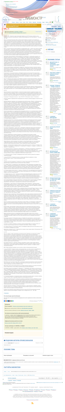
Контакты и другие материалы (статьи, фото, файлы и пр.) (23, 306)
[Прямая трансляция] (50, 378)
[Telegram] (13, 301)
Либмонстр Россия (32, 375)
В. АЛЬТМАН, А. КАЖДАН (18, 31)
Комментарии (49, 24)
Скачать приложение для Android (32, 399)
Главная (5, 371)
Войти (60, 24)
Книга (8, 5)
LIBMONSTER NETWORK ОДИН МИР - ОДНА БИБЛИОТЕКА (32, 387)
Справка (16, 375)
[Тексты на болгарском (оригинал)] (47, 180)
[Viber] (10, 301)
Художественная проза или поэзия (12, 6)
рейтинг (53, 37)
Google (30, 310)
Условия (13, 375)
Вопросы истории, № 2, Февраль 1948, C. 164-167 (17, 32)
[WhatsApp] (11, 301)
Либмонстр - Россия (25, 327)
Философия (48, 39)
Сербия (41, 391)
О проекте (10, 380)
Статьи (9, 371)
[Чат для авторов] (45, 378)
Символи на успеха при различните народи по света (55, 192)
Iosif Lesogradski (52, 33)
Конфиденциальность (8, 375)
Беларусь (16, 389)
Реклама (19, 380)
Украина (21, 389)
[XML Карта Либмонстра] (32, 403)
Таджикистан (37, 389)
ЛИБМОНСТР (33, 18)
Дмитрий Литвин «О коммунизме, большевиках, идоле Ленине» (54, 64)
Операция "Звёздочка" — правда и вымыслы (55, 86)
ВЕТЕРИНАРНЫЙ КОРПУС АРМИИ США (55, 151)
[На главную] (3, 379)
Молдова (31, 389)
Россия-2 (48, 389)
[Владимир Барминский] (47, 87)
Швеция (36, 391)
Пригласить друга (20, 375)
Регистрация (56, 24)
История (54, 111)
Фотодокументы (9, 8)
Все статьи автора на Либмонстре (52, 42)
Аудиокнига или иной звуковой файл (12, 12)
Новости (15, 380)
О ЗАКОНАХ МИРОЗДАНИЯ (53, 117)
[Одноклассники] (5, 301)
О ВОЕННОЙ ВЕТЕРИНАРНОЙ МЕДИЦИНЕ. (54, 215)
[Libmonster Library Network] (62, 382)
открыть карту (33, 383)
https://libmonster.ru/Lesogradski (27, 308)
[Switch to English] (58, 16)
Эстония (43, 389)
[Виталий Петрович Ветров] (47, 129)
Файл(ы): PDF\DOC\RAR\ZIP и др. (12, 9)
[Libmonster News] (61, 378)
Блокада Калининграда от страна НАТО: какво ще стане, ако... (55, 179)
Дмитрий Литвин (59, 70)
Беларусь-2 (54, 389)
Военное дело (55, 147)
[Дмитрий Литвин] (47, 64)
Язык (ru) (25, 375)
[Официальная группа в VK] (58, 21)
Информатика (55, 174)
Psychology (55, 199)
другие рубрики (53, 39)
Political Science (55, 80)
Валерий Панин (59, 124)
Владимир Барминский (59, 114)
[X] (8, 301)
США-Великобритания (29, 391)
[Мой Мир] (7, 301)
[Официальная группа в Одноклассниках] (58, 19)
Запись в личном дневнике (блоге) (12, 7)
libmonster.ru (7, 293)
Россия (11, 389)
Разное (54, 68)
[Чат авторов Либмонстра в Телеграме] (58, 20)
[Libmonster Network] (49, 382)
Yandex (33, 310)
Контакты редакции (12, 378)
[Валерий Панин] (47, 118)
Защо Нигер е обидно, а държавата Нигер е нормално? (55, 74)
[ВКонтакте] (4, 301)
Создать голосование (10, 14)
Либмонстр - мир (30, 327)
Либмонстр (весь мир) (24, 310)
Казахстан (26, 389)
